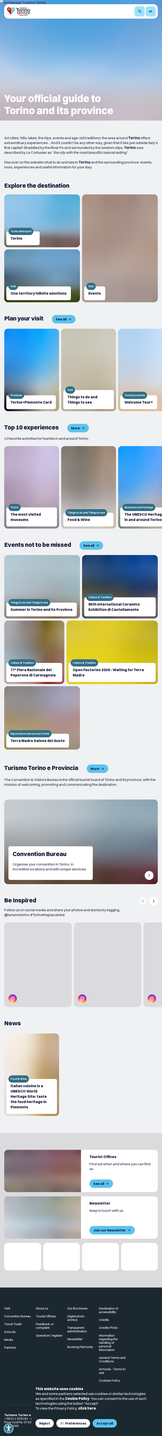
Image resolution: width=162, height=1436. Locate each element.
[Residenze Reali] (100, 1257)
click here (87, 1408)
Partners (10, 1347)
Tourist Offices (46, 1316)
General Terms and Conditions (112, 1359)
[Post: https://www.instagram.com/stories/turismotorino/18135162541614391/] (107, 964)
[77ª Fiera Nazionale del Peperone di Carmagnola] (34, 652)
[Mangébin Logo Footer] (61, 1257)
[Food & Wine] (88, 487)
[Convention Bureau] (81, 842)
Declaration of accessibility (108, 1310)
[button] (8, 1428)
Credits (104, 1320)
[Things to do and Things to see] (88, 370)
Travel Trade (13, 1324)
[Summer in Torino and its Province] (42, 586)
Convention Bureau (17, 1316)
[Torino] (42, 220)
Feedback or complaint (45, 1326)
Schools (10, 1332)
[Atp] (22, 1257)
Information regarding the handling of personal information (108, 1342)
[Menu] (151, 11)
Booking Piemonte (80, 1347)
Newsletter (75, 1339)
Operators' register (49, 1335)
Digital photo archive (76, 1318)
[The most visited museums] (31, 487)
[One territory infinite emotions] (42, 275)
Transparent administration (77, 1329)
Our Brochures (77, 1308)
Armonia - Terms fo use (112, 1371)
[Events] (120, 248)
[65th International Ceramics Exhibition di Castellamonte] (120, 586)
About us (42, 1308)
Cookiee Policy (109, 1380)
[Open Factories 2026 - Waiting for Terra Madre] (112, 652)
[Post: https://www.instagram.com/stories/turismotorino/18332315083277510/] (38, 964)
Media (8, 1340)
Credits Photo (108, 1328)
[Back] (143, 901)
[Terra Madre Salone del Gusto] (42, 718)
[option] (31, 370)
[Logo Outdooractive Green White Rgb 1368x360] (139, 1257)
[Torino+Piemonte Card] (31, 370)
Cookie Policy (77, 1398)
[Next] (153, 901)
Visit (7, 1308)
